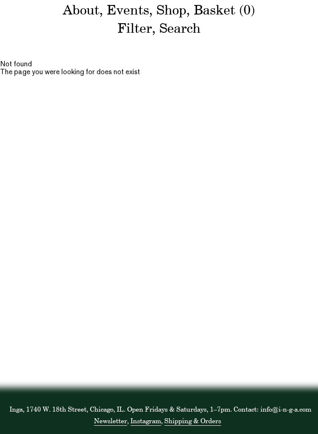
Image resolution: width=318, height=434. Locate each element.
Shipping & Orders (192, 420)
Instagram (145, 420)
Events (128, 10)
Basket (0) (224, 10)
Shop (171, 10)
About (81, 10)
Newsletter (110, 420)
